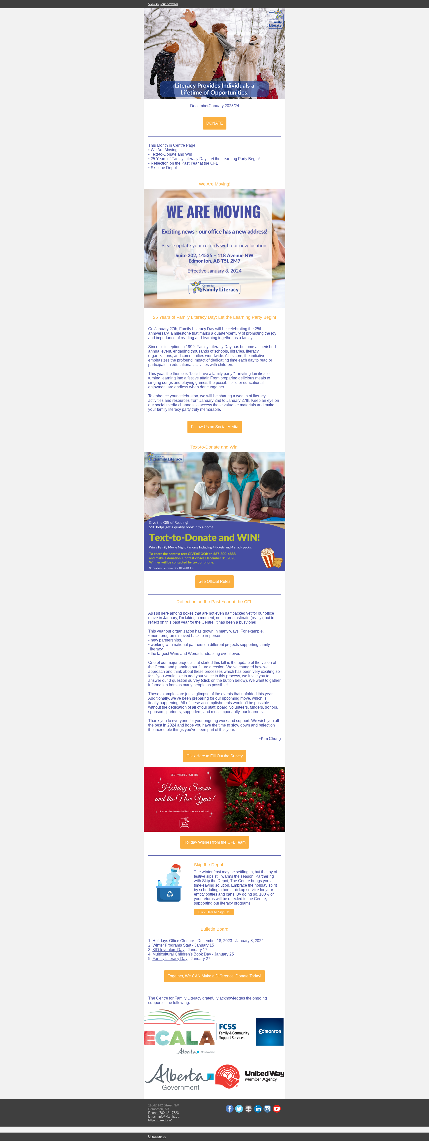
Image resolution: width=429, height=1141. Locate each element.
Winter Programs (167, 945)
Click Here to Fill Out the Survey (214, 756)
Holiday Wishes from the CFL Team (214, 842)
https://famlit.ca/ (160, 1120)
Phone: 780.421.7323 (163, 1113)
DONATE (214, 123)
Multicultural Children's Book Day (181, 954)
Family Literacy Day (169, 959)
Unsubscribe (157, 1137)
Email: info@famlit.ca (163, 1116)
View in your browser (163, 4)
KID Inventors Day (168, 950)
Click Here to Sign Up (213, 912)
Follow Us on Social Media (214, 427)
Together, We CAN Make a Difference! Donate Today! (214, 976)
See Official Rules (214, 581)
